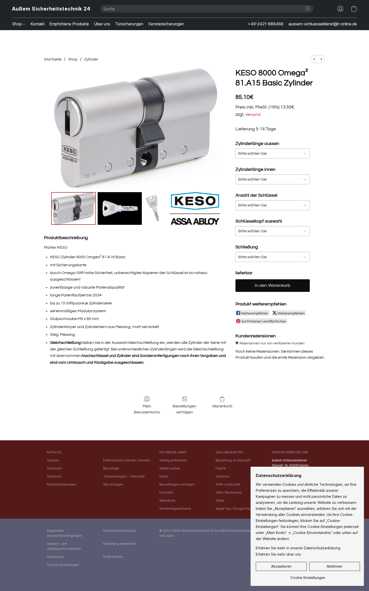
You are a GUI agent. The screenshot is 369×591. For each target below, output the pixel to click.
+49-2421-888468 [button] (265, 23)
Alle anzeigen (113, 484)
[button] (51, 9)
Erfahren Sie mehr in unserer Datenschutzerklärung (298, 548)
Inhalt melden (113, 557)
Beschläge (111, 468)
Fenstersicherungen (166, 23)
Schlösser (54, 468)
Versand (253, 115)
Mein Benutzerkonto (147, 409)
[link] (308, 576)
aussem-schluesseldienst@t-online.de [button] (322, 23)
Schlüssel (54, 476)
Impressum (55, 557)
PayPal (221, 468)
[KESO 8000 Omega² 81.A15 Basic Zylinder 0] (73, 208)
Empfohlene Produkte (69, 23)
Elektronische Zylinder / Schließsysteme (128, 460)
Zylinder (91, 59)
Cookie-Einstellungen (63, 565)
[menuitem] (314, 59)
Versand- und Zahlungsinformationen (64, 546)
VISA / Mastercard (229, 492)
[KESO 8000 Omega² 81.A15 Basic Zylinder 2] (156, 208)
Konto (163, 476)
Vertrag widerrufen (173, 460)
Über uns (102, 23)
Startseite (53, 59)
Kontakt (37, 23)
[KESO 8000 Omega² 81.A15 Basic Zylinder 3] (195, 208)
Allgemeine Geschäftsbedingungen (64, 533)
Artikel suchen (169, 468)
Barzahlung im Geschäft (233, 460)
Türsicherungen (129, 23)
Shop (17, 23)
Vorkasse (222, 476)
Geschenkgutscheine (175, 508)
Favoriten (166, 492)
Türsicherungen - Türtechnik (124, 476)
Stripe (220, 500)
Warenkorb (222, 406)
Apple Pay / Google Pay (233, 508)
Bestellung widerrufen (119, 544)
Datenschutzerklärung (119, 530)
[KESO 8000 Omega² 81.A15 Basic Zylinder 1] (120, 208)
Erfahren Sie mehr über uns (278, 554)
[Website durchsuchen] (308, 8)
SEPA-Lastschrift (228, 484)
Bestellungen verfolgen (184, 409)
